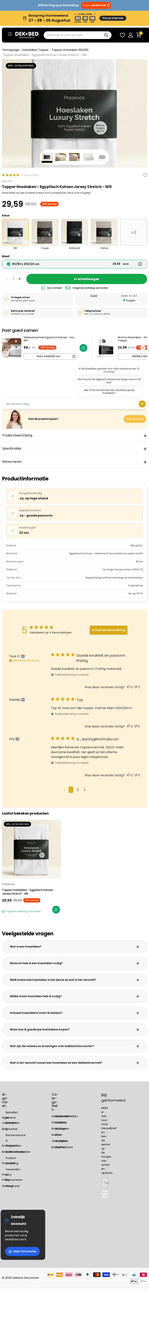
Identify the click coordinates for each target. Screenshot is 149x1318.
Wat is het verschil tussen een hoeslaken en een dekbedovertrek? (56, 1063)
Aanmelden (105, 1194)
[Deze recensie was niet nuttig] (135, 687)
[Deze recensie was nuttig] (128, 687)
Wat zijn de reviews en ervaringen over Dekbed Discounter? (52, 1046)
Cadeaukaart (64, 1147)
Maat (6, 256)
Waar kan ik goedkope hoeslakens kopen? (40, 1029)
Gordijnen (61, 1141)
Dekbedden (63, 1116)
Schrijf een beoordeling (108, 630)
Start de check (134, 419)
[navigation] (47, 157)
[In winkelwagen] (56, 910)
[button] (20, 279)
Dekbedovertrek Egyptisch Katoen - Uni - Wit (49, 339)
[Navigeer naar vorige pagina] (64, 790)
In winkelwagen (87, 279)
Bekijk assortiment (10, 34)
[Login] (130, 35)
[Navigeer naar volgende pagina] (84, 790)
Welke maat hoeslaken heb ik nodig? (36, 996)
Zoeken (106, 35)
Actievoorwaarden (18, 1152)
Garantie (11, 1129)
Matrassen (62, 1129)
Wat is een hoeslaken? (26, 946)
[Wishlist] (122, 35)
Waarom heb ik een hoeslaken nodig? (36, 963)
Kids (58, 1135)
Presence (7, 181)
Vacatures (13, 1186)
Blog (5, 1129)
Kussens (60, 1122)
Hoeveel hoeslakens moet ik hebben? (36, 1013)
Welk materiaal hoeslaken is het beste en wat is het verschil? (53, 980)
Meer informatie (24, 1251)
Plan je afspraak (112, 18)
